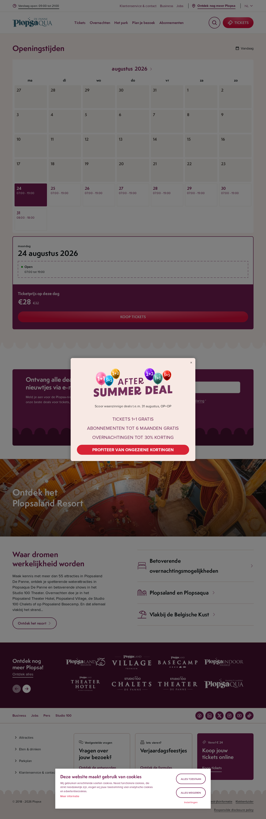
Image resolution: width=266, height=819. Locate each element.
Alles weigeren (191, 792)
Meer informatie (69, 796)
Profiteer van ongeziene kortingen (133, 450)
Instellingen (191, 802)
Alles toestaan (191, 779)
